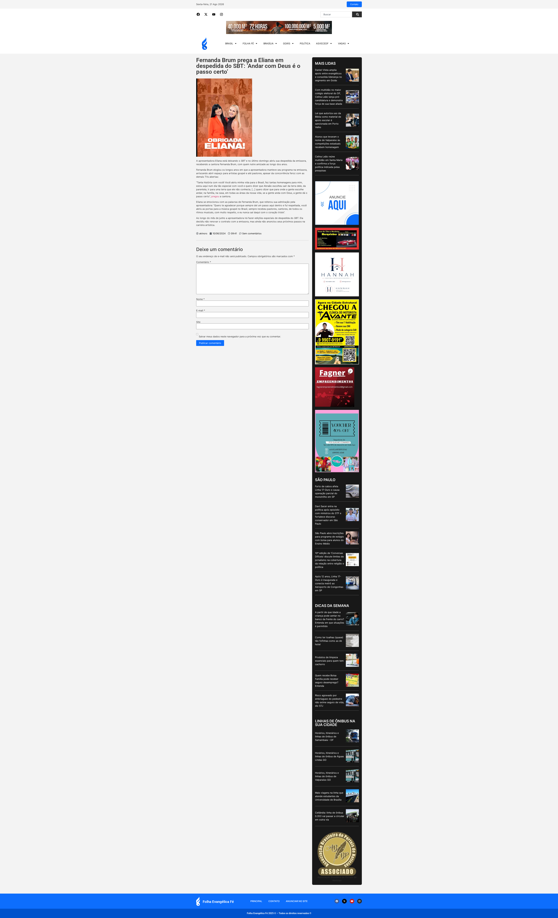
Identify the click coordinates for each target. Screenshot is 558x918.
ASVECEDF (322, 43)
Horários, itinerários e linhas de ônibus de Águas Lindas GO (329, 756)
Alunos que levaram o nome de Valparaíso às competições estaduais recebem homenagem (327, 142)
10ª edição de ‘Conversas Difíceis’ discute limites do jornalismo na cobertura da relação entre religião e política (329, 560)
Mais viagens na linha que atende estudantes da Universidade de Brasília (329, 796)
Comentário (203, 262)
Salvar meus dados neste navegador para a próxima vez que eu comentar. (240, 336)
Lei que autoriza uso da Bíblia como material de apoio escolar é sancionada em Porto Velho (328, 120)
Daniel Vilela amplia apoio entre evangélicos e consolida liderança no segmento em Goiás (328, 75)
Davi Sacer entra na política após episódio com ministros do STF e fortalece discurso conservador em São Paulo (328, 515)
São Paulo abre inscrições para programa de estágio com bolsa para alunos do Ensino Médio (329, 538)
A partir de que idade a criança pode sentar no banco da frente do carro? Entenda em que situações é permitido (329, 619)
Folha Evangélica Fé (218, 902)
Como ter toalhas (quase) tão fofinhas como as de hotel (329, 641)
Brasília (268, 43)
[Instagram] (359, 901)
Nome (200, 299)
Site (198, 322)
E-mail (200, 310)
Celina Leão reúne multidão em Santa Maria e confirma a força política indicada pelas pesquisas (329, 163)
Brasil (229, 43)
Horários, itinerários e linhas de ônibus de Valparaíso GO (327, 776)
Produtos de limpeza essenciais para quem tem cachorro (329, 661)
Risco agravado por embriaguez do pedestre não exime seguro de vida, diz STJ (329, 700)
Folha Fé (248, 43)
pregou (215, 196)
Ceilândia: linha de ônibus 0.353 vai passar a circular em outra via (329, 816)
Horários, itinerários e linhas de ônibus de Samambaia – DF (327, 736)
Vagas (342, 43)
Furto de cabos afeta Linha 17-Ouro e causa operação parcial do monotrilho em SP (327, 491)
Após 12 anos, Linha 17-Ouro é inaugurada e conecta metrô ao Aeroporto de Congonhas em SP (329, 583)
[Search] (357, 14)
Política (305, 43)
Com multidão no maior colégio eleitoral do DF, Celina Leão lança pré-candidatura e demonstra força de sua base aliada (329, 96)
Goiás (286, 43)
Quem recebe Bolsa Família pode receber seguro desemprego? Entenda (326, 680)
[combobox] (336, 14)
